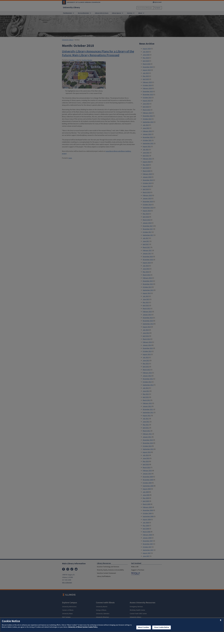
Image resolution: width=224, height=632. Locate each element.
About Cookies (143, 627)
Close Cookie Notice (161, 627)
